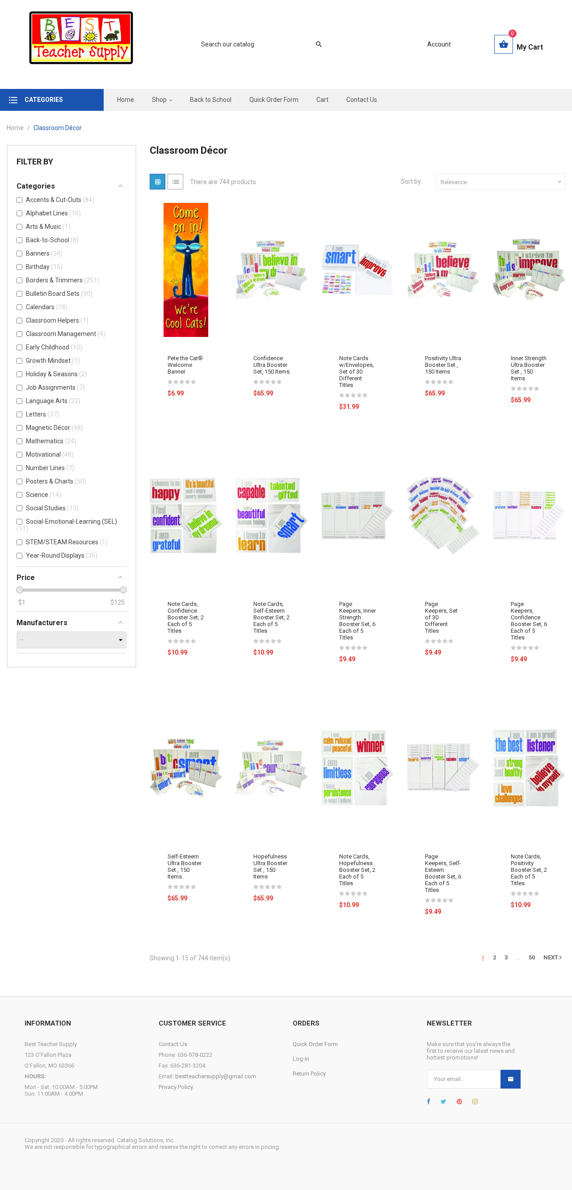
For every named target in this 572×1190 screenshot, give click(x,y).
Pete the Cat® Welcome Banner (185, 365)
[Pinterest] (459, 1101)
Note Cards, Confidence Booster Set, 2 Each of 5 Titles (186, 617)
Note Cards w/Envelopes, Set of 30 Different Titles (356, 371)
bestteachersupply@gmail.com (215, 1076)
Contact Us (173, 1044)
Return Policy (309, 1073)
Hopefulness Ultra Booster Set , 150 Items (270, 866)
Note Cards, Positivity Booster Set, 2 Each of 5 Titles (529, 870)
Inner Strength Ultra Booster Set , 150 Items (529, 368)
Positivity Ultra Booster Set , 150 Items (443, 365)
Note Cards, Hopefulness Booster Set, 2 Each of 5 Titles (357, 870)
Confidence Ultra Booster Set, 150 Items (271, 365)
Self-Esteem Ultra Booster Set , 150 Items (185, 866)
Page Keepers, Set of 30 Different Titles (441, 617)
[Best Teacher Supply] (81, 44)
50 (532, 957)
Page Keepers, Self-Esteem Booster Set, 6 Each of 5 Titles (443, 873)
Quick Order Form (315, 1044)
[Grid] (157, 181)
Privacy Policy (176, 1087)
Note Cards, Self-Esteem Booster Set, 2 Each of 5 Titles (271, 617)
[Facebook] (428, 1101)
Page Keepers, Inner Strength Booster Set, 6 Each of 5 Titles (357, 621)
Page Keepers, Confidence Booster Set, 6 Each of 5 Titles (529, 621)
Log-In (301, 1058)
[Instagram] (475, 1101)
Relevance (502, 181)
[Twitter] (443, 1101)
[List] (175, 181)
